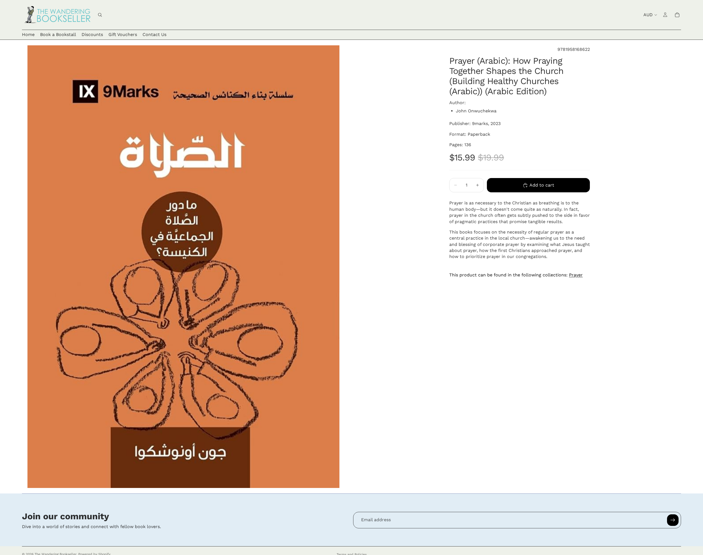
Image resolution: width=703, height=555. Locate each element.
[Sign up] (673, 520)
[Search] (100, 15)
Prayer (576, 275)
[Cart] (677, 15)
